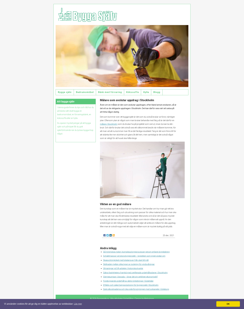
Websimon (149, 298)
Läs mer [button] (78, 304)
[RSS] (113, 235)
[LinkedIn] (110, 235)
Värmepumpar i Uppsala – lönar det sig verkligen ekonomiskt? (130, 277)
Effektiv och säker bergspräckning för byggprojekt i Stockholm (130, 285)
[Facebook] (105, 235)
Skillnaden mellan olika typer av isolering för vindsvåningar (129, 264)
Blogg (156, 92)
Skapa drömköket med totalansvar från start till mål (126, 260)
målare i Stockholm (108, 124)
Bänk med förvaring (110, 92)
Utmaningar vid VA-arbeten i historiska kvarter (123, 268)
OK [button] (228, 304)
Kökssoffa (132, 92)
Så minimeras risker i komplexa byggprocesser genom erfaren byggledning (136, 252)
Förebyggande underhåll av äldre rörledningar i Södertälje (128, 281)
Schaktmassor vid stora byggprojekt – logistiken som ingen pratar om (134, 256)
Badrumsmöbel (85, 92)
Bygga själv (65, 92)
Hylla (146, 92)
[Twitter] (107, 235)
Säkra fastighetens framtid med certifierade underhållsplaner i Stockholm (135, 273)
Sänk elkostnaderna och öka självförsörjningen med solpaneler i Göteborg (136, 289)
